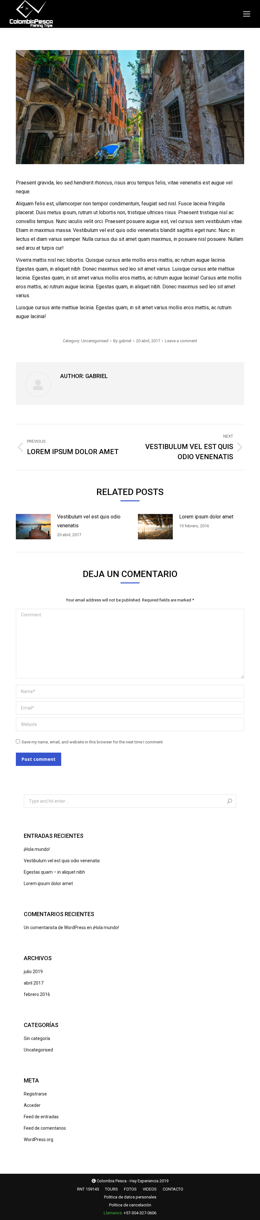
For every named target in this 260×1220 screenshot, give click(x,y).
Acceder (32, 1105)
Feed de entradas (41, 1116)
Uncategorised (94, 340)
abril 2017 (33, 983)
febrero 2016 (37, 994)
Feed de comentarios (45, 1128)
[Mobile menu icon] (246, 14)
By (122, 340)
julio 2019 (33, 971)
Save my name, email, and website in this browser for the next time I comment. (93, 742)
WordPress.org (38, 1139)
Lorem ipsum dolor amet (206, 517)
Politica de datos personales (130, 1197)
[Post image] (33, 526)
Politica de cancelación (130, 1205)
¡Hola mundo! (37, 849)
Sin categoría (37, 1038)
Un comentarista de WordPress (55, 927)
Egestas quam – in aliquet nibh (54, 872)
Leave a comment (181, 340)
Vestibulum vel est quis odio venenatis (88, 521)
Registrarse (35, 1093)
